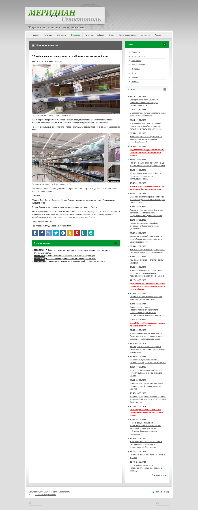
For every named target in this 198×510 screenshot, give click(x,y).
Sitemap (165, 492)
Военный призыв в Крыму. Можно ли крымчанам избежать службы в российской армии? (146, 139)
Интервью (135, 69)
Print (157, 492)
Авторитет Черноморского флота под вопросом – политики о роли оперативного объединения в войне (146, 213)
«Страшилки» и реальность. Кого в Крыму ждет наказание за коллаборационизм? (145, 176)
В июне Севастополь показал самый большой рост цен (70, 256)
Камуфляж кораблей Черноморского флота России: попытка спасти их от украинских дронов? (146, 239)
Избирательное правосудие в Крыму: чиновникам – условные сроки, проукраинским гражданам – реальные (147, 273)
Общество (75, 35)
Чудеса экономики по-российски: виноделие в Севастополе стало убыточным (144, 226)
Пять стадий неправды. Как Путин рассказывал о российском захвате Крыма (146, 412)
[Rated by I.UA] (35, 505)
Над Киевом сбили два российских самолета (51, 226)
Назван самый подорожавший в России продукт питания (71, 258)
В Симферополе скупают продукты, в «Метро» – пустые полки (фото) (70, 56)
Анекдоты (145, 35)
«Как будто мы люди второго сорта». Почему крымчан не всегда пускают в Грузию (146, 373)
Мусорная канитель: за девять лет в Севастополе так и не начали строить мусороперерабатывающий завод (146, 336)
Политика (48, 35)
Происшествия (138, 56)
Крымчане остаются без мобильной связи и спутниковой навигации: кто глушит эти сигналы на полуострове (146, 126)
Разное (158, 35)
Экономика (61, 35)
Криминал (135, 52)
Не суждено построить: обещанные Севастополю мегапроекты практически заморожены (147, 349)
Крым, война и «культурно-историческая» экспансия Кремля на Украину (146, 468)
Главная (35, 35)
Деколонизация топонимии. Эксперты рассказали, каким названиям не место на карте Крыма (148, 286)
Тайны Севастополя (128, 35)
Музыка (134, 77)
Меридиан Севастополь (59, 492)
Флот (133, 73)
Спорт (111, 35)
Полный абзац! (138, 65)
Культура (89, 35)
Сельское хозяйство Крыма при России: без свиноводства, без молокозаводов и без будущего (147, 200)
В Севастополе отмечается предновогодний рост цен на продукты (75, 261)
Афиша (100, 35)
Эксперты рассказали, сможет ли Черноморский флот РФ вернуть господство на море (144, 102)
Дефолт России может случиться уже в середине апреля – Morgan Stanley (64, 207)
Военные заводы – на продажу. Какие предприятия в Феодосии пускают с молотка (146, 386)
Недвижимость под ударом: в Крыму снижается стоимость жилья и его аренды (147, 152)
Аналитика (136, 61)
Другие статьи (158, 475)
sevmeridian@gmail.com (45, 495)
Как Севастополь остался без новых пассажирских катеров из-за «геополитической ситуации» (146, 444)
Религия (135, 81)
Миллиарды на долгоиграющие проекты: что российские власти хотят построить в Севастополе (148, 399)
